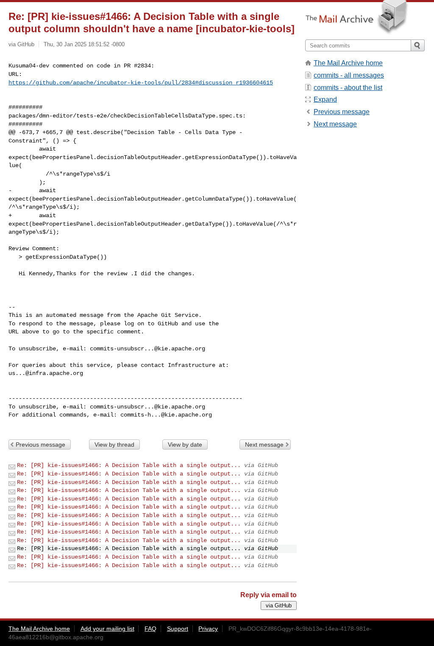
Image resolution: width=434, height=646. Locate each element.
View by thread (114, 444)
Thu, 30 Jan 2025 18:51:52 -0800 (84, 44)
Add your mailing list (107, 628)
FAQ (150, 628)
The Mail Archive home (348, 63)
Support (177, 628)
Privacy (208, 628)
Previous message (40, 444)
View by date (185, 444)
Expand (325, 99)
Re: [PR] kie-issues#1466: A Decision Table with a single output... (129, 465)
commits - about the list (348, 87)
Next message (264, 444)
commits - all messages (349, 75)
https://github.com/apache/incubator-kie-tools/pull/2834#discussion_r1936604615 (140, 82)
